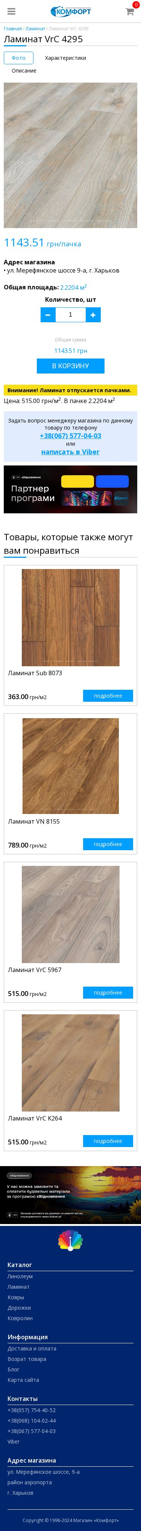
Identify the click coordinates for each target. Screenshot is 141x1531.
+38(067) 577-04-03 (70, 435)
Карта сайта (23, 1379)
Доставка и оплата (32, 1348)
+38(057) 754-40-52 (32, 1410)
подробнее (108, 695)
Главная (13, 28)
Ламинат (35, 28)
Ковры (16, 1297)
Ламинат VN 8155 (34, 821)
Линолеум (20, 1276)
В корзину (70, 366)
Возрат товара (27, 1358)
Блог (14, 1369)
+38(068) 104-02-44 (32, 1420)
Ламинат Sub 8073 (35, 673)
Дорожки (19, 1307)
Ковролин (20, 1318)
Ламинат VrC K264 (35, 1118)
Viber (14, 1441)
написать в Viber (70, 451)
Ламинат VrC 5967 (34, 970)
